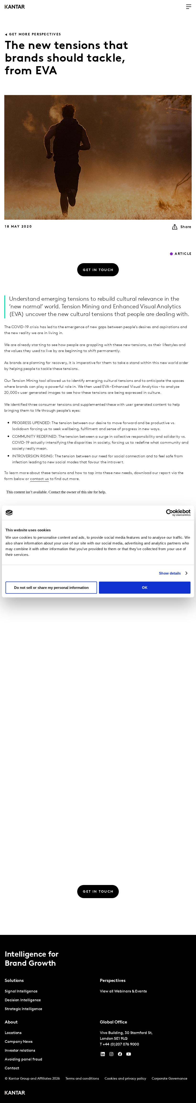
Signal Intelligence (21, 991)
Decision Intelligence (23, 1000)
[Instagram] (111, 1055)
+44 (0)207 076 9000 (121, 1044)
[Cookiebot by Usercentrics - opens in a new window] (170, 512)
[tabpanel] (50, 1000)
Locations (13, 1033)
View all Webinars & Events (123, 991)
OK (144, 588)
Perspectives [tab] (112, 981)
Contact (12, 1068)
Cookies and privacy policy (125, 1079)
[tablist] (98, 1019)
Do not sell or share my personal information (51, 588)
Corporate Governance (169, 1079)
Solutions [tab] (14, 981)
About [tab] (11, 1022)
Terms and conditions (82, 1079)
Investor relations (20, 1051)
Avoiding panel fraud (23, 1059)
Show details (170, 573)
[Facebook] (120, 1055)
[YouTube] (103, 1055)
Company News (19, 1042)
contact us (39, 479)
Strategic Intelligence (23, 1009)
